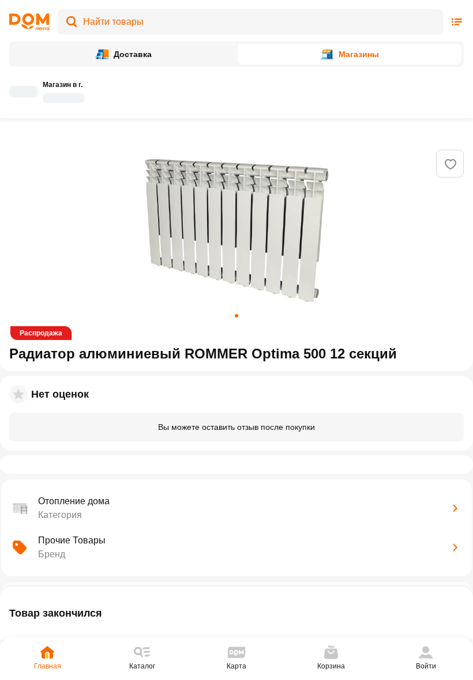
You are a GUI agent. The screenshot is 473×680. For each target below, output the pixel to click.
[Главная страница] (29, 22)
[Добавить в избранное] (450, 164)
